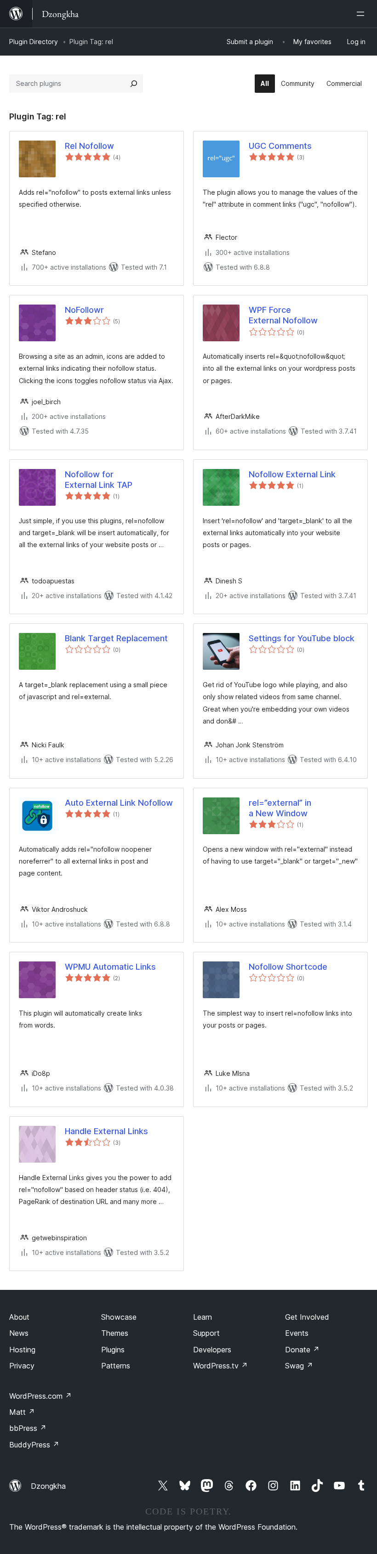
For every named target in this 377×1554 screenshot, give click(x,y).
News (19, 1333)
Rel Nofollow (89, 146)
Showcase (119, 1317)
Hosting (22, 1349)
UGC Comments (280, 146)
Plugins (113, 1349)
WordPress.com (40, 1396)
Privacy (21, 1365)
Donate (302, 1349)
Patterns (115, 1365)
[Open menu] (362, 14)
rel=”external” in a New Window (280, 808)
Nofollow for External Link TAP (98, 479)
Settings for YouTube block (301, 638)
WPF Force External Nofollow (283, 315)
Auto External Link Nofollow (119, 803)
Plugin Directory (33, 41)
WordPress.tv (220, 1365)
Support (206, 1333)
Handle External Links (106, 1131)
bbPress (27, 1428)
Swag (299, 1365)
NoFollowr (84, 310)
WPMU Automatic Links (110, 967)
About (19, 1317)
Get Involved (307, 1317)
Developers (212, 1349)
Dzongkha (48, 1486)
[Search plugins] (134, 83)
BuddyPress (34, 1444)
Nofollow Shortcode (288, 967)
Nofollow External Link (292, 474)
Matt (22, 1412)
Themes (114, 1333)
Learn (202, 1317)
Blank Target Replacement (116, 638)
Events (296, 1333)
